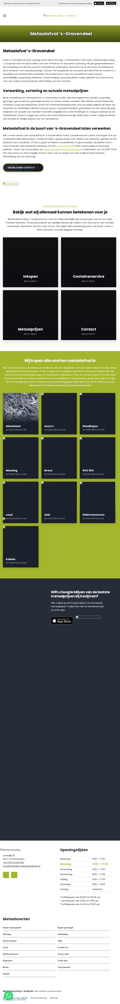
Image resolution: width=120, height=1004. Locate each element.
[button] (8, 995)
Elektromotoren (10, 954)
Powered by (14, 999)
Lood (5, 947)
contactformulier (65, 145)
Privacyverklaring (39, 998)
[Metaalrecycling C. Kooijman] (60, 15)
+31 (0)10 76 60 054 (13, 862)
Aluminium (63, 934)
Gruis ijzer (63, 960)
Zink (60, 941)
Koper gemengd (65, 927)
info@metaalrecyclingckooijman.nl (61, 149)
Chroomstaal (64, 967)
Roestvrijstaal (9, 941)
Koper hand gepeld (12, 927)
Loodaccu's (63, 947)
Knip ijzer (8, 960)
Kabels (6, 974)
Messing (7, 934)
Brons (6, 967)
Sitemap (54, 998)
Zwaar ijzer (63, 954)
